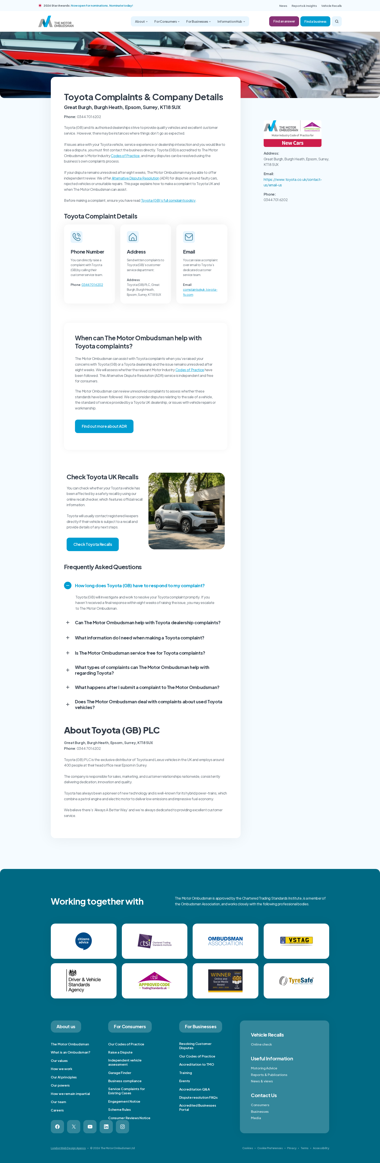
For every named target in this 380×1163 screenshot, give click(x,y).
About (140, 21)
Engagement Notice (124, 1101)
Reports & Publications (269, 1074)
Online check (261, 1044)
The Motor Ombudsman (70, 1044)
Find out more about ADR (104, 426)
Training (185, 1072)
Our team (58, 1102)
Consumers (260, 1105)
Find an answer (284, 21)
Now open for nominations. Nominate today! (102, 5)
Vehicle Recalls (331, 5)
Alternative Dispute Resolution (135, 178)
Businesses (260, 1111)
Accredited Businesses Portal (197, 1107)
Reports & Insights (304, 5)
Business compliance (124, 1081)
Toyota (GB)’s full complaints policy (168, 200)
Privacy (291, 1148)
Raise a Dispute (120, 1052)
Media (256, 1118)
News (283, 5)
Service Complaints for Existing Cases (126, 1091)
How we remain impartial (70, 1093)
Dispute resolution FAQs (198, 1097)
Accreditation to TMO (196, 1064)
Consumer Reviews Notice (129, 1118)
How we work (61, 1069)
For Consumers (165, 21)
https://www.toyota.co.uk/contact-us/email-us (293, 182)
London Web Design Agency (68, 1148)
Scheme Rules (119, 1109)
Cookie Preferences (270, 1148)
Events (184, 1081)
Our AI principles (64, 1077)
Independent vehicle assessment (124, 1062)
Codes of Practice (125, 155)
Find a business (315, 21)
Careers (57, 1110)
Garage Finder (119, 1072)
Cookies (247, 1148)
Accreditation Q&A (194, 1089)
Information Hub (230, 21)
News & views (262, 1081)
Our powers (60, 1085)
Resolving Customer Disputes (195, 1045)
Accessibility (321, 1148)
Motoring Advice (264, 1068)
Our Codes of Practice (126, 1044)
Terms (305, 1148)
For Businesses (197, 21)
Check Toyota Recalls (92, 544)
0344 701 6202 (92, 285)
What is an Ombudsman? (70, 1052)
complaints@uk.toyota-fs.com (200, 291)
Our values (59, 1060)
